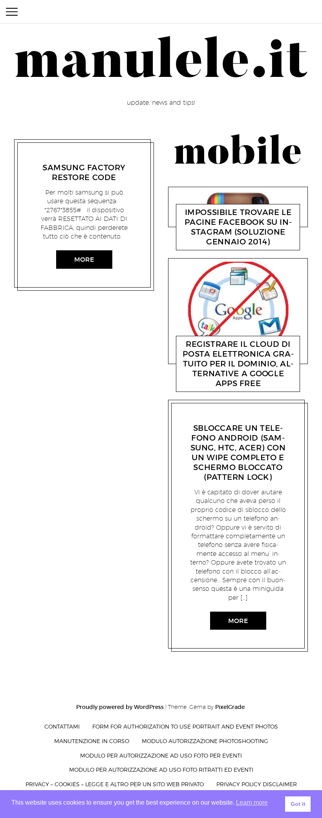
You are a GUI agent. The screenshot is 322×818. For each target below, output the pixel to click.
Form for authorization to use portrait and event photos (185, 726)
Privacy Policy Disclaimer (256, 784)
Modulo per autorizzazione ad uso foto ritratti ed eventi (161, 769)
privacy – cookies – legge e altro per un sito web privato (115, 784)
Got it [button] (298, 804)
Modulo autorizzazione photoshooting (205, 741)
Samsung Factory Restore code (84, 172)
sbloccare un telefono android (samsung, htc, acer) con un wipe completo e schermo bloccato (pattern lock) (238, 452)
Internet (201, 243)
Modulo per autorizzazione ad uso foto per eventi (161, 755)
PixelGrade (230, 707)
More (84, 259)
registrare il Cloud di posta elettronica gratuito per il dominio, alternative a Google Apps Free (238, 363)
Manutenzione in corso (91, 741)
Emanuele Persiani (81, 157)
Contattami (62, 726)
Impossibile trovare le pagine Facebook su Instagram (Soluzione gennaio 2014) (238, 227)
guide (46, 157)
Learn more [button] (252, 802)
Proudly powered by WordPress (120, 707)
